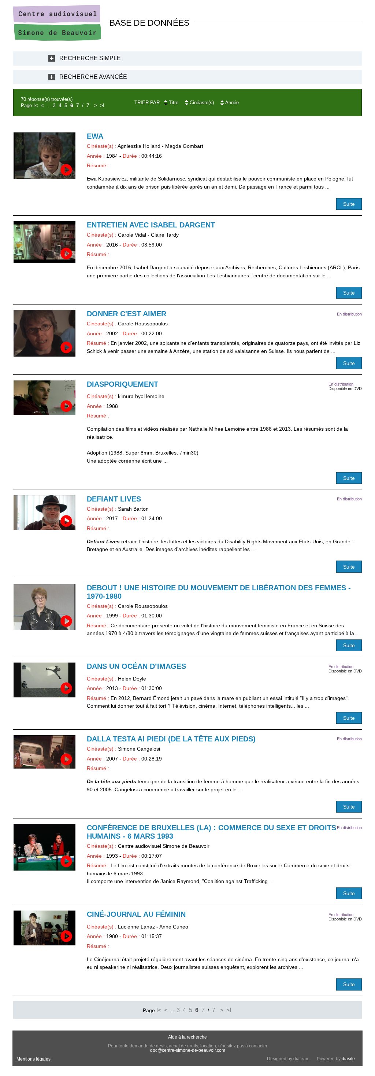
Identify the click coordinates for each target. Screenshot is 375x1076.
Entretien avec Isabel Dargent (151, 225)
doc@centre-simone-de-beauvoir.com (187, 1050)
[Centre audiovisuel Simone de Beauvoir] (57, 39)
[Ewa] (44, 155)
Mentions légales (33, 1059)
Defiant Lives (114, 499)
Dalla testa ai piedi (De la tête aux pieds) (171, 739)
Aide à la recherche (187, 1037)
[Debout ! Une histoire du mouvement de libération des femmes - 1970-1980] (44, 607)
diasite (348, 1059)
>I (102, 105)
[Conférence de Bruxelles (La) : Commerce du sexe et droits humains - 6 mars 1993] (44, 847)
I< (35, 105)
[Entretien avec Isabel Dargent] (44, 242)
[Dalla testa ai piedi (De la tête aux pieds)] (44, 752)
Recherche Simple (90, 58)
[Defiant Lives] (44, 512)
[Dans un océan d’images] (44, 680)
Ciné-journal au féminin (136, 914)
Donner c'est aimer (126, 314)
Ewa (95, 136)
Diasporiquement (122, 384)
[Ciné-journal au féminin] (44, 928)
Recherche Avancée (93, 77)
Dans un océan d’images (136, 666)
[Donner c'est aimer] (44, 333)
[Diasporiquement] (44, 398)
